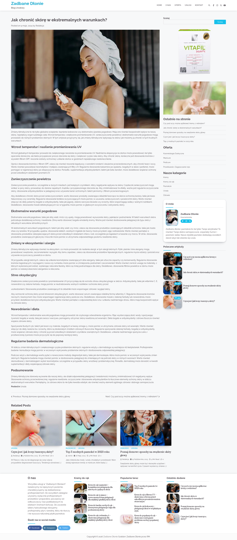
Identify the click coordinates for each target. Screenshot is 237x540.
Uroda (23, 386)
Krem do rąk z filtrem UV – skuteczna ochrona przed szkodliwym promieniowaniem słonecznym (147, 498)
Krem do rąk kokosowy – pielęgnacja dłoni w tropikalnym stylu (147, 508)
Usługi (188, 5)
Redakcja (40, 26)
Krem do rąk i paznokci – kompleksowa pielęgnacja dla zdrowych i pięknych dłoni (100, 487)
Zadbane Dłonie (27, 3)
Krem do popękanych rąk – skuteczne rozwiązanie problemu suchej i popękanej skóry (146, 519)
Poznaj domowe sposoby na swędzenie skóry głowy (184, 132)
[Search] (209, 5)
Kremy (166, 177)
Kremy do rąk (168, 182)
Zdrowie (166, 195)
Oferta (178, 5)
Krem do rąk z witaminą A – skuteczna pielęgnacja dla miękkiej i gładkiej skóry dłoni (100, 517)
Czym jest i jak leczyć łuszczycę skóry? (179, 137)
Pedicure (166, 163)
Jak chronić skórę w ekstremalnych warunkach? (182, 128)
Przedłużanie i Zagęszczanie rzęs (176, 167)
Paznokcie (167, 186)
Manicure (167, 158)
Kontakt (199, 5)
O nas (168, 5)
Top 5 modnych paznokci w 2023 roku (178, 141)
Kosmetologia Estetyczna (173, 154)
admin (70, 456)
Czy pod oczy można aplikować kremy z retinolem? (184, 124)
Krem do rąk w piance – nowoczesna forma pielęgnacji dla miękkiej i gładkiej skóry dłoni (101, 497)
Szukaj (166, 18)
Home (159, 5)
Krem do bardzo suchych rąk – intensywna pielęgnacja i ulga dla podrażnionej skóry (101, 507)
